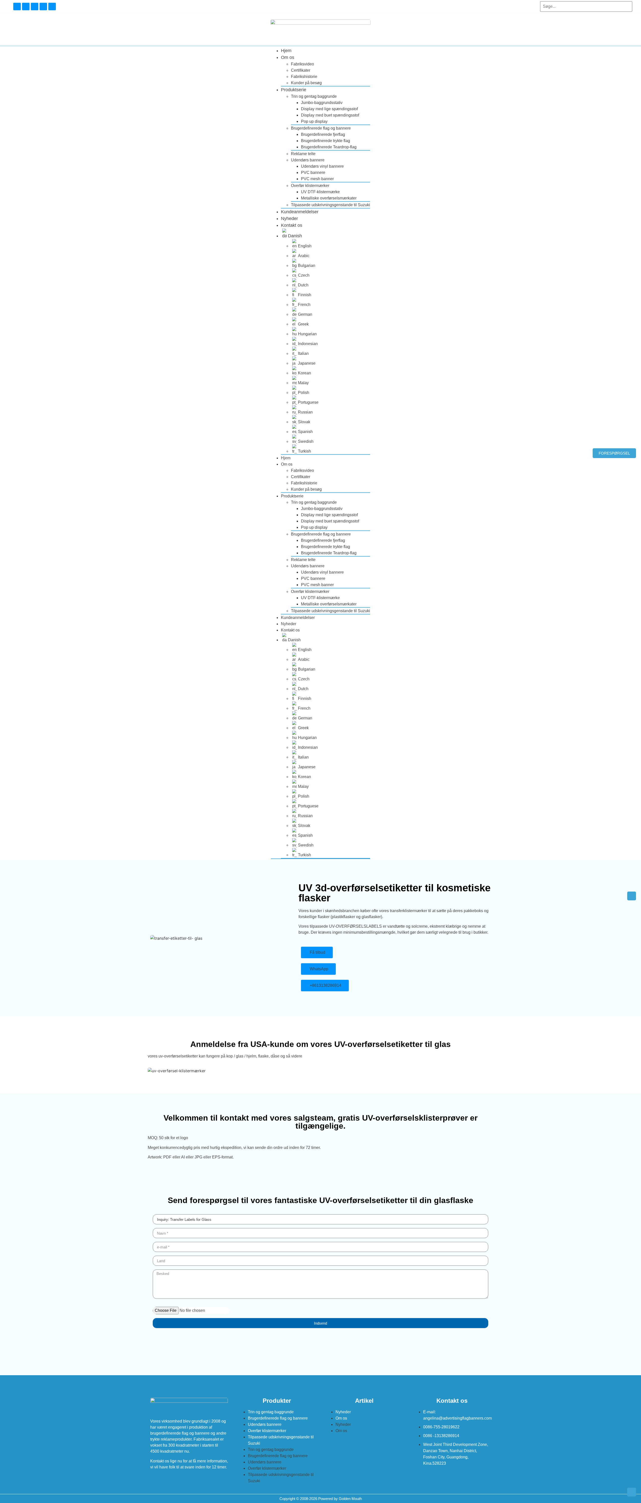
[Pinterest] (52, 6)
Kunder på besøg (306, 83)
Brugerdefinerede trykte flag (325, 141)
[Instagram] (34, 6)
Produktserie (293, 89)
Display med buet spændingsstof (330, 115)
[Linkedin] (43, 6)
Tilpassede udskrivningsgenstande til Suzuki (330, 205)
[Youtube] (26, 6)
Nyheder (289, 218)
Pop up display (314, 121)
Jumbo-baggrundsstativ (322, 102)
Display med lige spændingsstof (329, 109)
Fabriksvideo (302, 64)
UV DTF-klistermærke (320, 192)
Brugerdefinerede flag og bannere (321, 128)
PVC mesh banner (317, 179)
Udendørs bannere (308, 160)
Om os (287, 57)
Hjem (286, 50)
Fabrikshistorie (304, 76)
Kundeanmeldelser (299, 211)
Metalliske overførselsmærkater (329, 198)
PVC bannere (313, 172)
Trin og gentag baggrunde (314, 96)
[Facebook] (17, 6)
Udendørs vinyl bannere (322, 166)
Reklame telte (303, 154)
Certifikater (300, 70)
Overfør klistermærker (310, 185)
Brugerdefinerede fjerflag (323, 134)
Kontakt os (291, 225)
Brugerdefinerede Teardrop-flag (329, 147)
